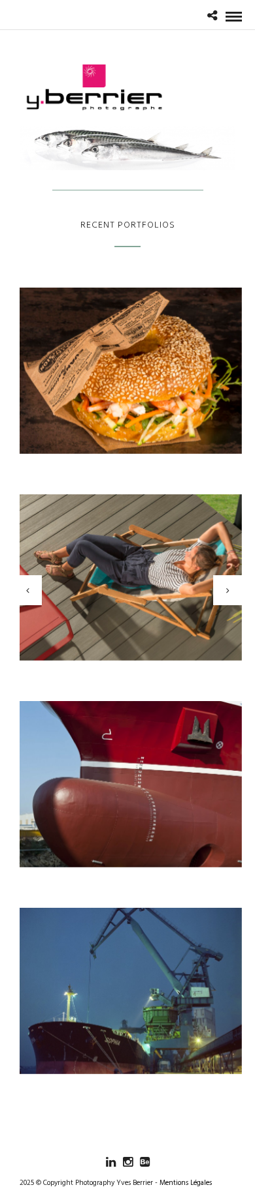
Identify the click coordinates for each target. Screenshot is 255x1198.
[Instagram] (127, 1162)
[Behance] (144, 1162)
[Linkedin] (110, 1162)
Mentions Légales (186, 1183)
